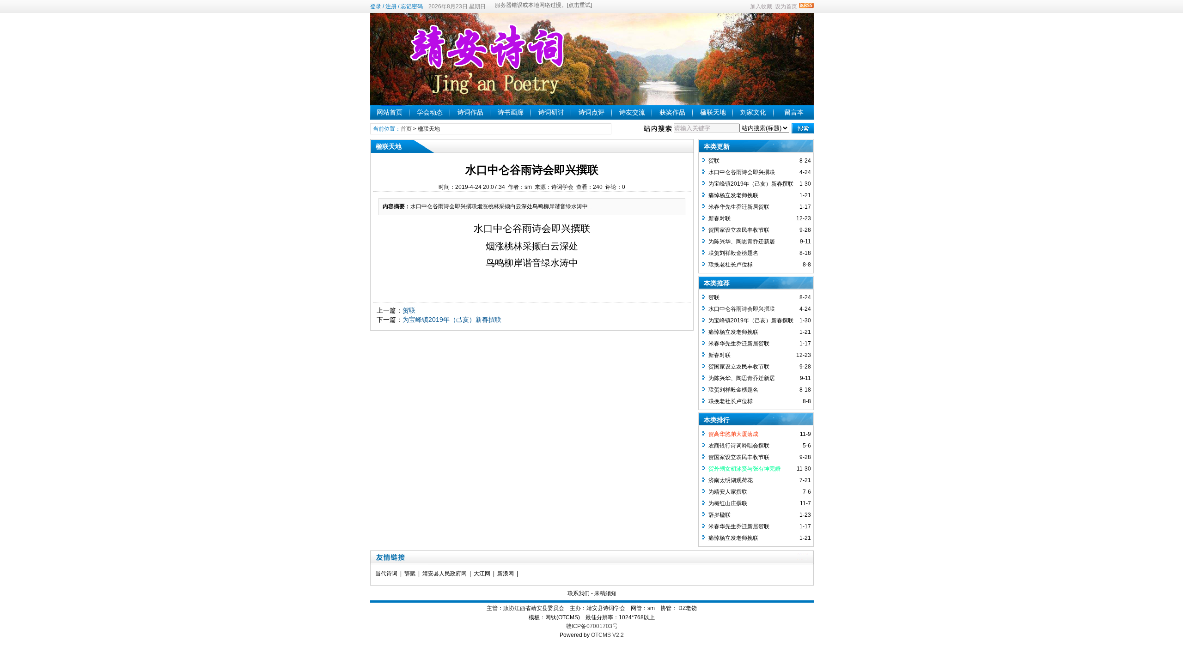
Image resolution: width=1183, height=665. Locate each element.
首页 (406, 129)
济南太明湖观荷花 (730, 480)
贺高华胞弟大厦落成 (733, 434)
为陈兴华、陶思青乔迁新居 (741, 241)
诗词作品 (470, 112)
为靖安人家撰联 (727, 492)
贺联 (408, 310)
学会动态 (430, 112)
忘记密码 (412, 6)
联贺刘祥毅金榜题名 (733, 253)
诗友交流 (632, 112)
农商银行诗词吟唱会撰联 (738, 445)
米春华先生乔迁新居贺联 (738, 207)
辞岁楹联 (719, 515)
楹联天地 (713, 112)
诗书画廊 (511, 112)
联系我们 (578, 593)
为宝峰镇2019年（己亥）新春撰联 (451, 319)
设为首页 (786, 6)
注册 (390, 6)
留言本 (794, 112)
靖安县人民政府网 (444, 573)
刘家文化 (753, 112)
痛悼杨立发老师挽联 (733, 195)
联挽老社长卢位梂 (730, 264)
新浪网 (505, 573)
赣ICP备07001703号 (592, 626)
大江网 (482, 573)
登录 (375, 6)
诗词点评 (591, 112)
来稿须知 (605, 593)
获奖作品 (672, 112)
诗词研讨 (551, 112)
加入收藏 (761, 6)
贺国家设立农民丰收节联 (738, 230)
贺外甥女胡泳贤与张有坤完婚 (744, 469)
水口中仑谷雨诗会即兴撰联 (741, 172)
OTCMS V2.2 (607, 635)
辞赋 (409, 573)
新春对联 (719, 218)
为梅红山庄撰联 (727, 503)
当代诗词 (386, 573)
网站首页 (389, 112)
